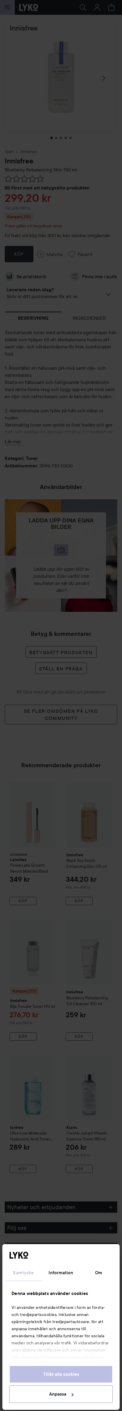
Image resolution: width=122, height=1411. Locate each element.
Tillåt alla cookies (61, 1374)
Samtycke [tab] (23, 1272)
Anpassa (57, 1394)
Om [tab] (98, 1272)
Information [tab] (61, 1272)
